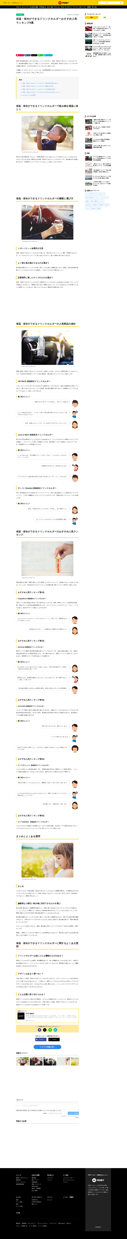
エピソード (98, 197)
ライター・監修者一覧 (21, 1226)
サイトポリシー (32, 1223)
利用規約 (77, 1117)
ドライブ (49, 1180)
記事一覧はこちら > (30, 1020)
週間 (91, 17)
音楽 (17, 1204)
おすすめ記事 (89, 197)
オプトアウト (53, 1223)
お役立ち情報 (34, 7)
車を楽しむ (43, 7)
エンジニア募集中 (42, 1226)
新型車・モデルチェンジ (22, 1178)
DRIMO (101, 204)
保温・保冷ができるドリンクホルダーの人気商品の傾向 (39, 89)
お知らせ (68, 1223)
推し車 (107, 204)
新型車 (95, 204)
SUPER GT (34, 1200)
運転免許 (34, 1178)
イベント (76, 7)
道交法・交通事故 (36, 1188)
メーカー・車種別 (86, 7)
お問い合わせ (61, 1223)
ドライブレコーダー (68, 1178)
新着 (99, 208)
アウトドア (50, 1178)
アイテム (31, 9)
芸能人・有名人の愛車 (91, 201)
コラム (87, 208)
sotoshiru (88, 204)
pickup (93, 208)
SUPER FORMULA (36, 1202)
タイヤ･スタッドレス (68, 1180)
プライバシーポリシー (42, 1223)
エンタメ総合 (19, 1206)
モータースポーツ (67, 7)
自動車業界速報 (20, 1184)
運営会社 (18, 1223)
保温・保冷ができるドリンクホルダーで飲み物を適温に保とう (41, 83)
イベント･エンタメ (21, 1182)
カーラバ (106, 197)
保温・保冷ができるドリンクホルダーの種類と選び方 (38, 86)
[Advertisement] (47, 39)
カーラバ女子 (89, 194)
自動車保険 (34, 1182)
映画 (17, 1200)
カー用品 (51, 7)
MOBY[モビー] (19, 9)
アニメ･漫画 (19, 1202)
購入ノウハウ (35, 1180)
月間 (104, 17)
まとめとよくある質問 (29, 95)
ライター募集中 (33, 1226)
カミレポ (49, 1200)
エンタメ (58, 7)
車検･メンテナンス (36, 1184)
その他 (95, 7)
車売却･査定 (35, 1186)
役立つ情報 (34, 1190)
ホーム (19, 7)
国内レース (34, 1204)
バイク (101, 201)
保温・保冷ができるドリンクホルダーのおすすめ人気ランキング (41, 92)
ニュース (26, 7)
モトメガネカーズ (99, 194)
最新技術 (18, 1180)
